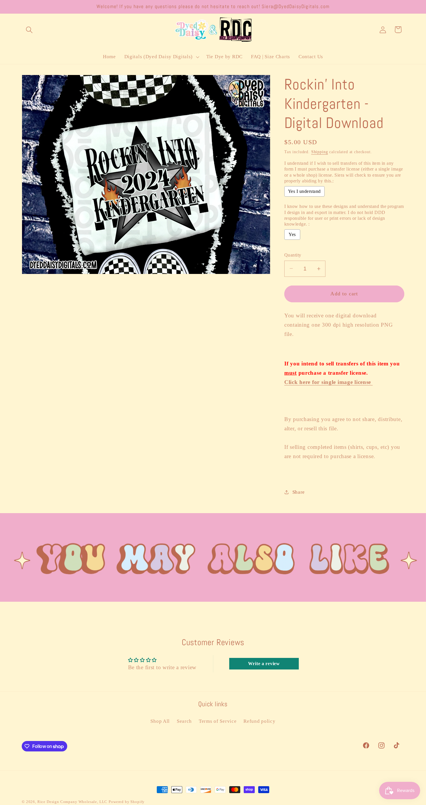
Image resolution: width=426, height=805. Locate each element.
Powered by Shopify (127, 801)
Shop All (160, 721)
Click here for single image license (328, 382)
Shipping (319, 151)
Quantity (292, 255)
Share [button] (298, 492)
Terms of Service (218, 721)
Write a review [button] (264, 663)
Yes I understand (304, 191)
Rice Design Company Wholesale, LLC (72, 801)
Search (184, 721)
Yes (292, 234)
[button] (29, 29)
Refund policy (259, 721)
